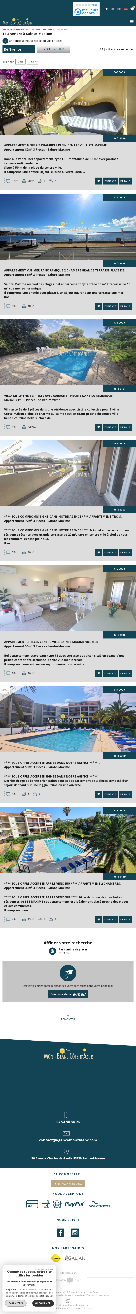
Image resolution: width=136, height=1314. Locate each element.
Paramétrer (16, 1303)
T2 (60, 952)
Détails (125, 181)
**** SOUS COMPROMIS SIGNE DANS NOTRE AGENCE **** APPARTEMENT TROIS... (63, 516)
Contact (110, 181)
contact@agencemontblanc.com (68, 1140)
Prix (32, 61)
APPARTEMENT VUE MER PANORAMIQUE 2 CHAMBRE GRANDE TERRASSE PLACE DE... (65, 270)
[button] (116, 49)
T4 (64, 952)
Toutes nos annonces (98, 1295)
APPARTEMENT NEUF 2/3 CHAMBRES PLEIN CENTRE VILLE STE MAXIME (55, 145)
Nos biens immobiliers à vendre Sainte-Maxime (32, 29)
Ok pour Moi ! (43, 1303)
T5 (67, 952)
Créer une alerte (68, 994)
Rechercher (53, 49)
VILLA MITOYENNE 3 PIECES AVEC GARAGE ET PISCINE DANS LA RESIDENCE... (59, 396)
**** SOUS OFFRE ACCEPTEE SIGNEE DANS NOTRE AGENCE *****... (52, 763)
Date (20, 61)
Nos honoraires (65, 1295)
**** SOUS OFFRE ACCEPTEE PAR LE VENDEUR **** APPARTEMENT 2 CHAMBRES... (63, 883)
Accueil (6, 29)
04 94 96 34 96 (68, 1121)
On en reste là (41, 1269)
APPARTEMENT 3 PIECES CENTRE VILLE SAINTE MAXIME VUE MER (51, 642)
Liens (76, 1295)
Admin (83, 1295)
